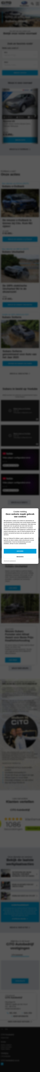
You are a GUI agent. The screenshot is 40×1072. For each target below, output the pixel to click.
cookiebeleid (7, 542)
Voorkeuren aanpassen (10, 560)
